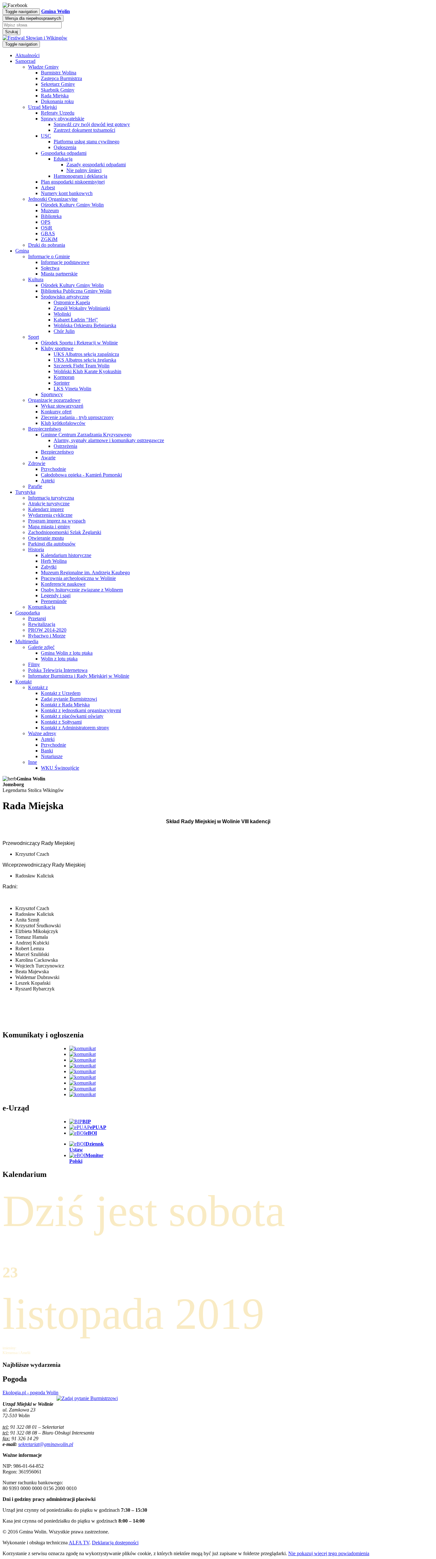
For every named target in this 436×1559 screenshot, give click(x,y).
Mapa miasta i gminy (49, 526)
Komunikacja (41, 607)
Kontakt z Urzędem (60, 693)
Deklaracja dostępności (115, 1542)
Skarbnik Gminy (57, 90)
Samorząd (25, 61)
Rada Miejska (55, 95)
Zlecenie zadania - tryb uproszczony (77, 417)
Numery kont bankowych (67, 193)
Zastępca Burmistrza (61, 78)
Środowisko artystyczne (65, 296)
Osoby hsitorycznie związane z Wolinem (82, 589)
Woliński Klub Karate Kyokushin (87, 371)
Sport (33, 337)
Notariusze (52, 756)
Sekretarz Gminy (58, 84)
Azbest (48, 187)
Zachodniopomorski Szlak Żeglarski (64, 532)
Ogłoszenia (65, 147)
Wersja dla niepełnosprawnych (33, 18)
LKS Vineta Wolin (72, 388)
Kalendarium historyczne (66, 555)
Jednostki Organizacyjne (53, 199)
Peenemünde (54, 601)
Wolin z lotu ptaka (59, 658)
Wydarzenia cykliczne (50, 515)
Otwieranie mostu (46, 538)
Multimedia (26, 641)
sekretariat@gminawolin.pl (45, 1444)
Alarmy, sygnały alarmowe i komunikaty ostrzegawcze (109, 440)
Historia (36, 549)
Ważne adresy (42, 733)
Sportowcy (52, 394)
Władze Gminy (43, 67)
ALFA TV (79, 1542)
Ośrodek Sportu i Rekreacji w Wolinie (79, 342)
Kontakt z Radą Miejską (65, 704)
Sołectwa (50, 268)
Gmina (22, 250)
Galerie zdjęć (41, 647)
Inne (32, 762)
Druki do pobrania (46, 245)
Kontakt (23, 681)
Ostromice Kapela (72, 302)
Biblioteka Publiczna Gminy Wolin (76, 291)
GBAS (48, 233)
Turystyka (25, 492)
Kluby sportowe (57, 348)
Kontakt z (38, 687)
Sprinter (62, 383)
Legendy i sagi (56, 595)
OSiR (46, 227)
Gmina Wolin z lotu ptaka (67, 653)
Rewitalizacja (41, 624)
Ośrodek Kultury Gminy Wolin (72, 204)
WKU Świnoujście (60, 768)
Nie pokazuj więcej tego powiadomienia (328, 1553)
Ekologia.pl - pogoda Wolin (30, 1392)
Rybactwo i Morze (46, 635)
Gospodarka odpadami (63, 153)
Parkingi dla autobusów (52, 543)
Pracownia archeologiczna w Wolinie (78, 578)
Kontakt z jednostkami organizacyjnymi (81, 710)
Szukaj (11, 31)
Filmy (34, 664)
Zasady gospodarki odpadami (96, 164)
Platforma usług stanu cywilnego (86, 141)
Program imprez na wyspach (57, 520)
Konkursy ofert (56, 411)
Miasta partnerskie (59, 273)
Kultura (35, 279)
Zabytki (48, 566)
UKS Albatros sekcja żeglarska (85, 360)
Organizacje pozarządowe (54, 400)
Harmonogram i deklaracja (80, 176)
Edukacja (63, 159)
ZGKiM (49, 239)
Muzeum (50, 210)
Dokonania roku (57, 101)
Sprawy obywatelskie (62, 118)
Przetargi (37, 618)
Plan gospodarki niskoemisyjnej (73, 182)
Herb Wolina (54, 561)
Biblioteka (51, 216)
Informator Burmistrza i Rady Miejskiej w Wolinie (78, 676)
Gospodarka (27, 612)
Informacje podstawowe (65, 262)
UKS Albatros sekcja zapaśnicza (86, 354)
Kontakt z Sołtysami (61, 722)
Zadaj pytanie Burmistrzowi (69, 699)
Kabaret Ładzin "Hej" (76, 319)
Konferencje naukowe (63, 584)
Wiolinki (62, 314)
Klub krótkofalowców (63, 423)
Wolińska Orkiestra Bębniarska (85, 325)
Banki (47, 750)
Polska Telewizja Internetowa (57, 670)
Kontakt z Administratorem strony (75, 727)
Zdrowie (36, 463)
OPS (45, 222)
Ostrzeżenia (65, 446)
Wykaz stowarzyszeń (62, 406)
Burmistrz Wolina (58, 72)
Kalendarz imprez (46, 509)
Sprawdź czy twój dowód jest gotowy (92, 124)
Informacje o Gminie (49, 256)
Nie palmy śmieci (83, 170)
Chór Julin (64, 331)
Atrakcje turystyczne (49, 503)
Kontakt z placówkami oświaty (72, 716)
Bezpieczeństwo (44, 429)
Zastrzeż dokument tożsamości (84, 130)
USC (46, 136)
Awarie (48, 457)
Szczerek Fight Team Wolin (81, 365)
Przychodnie (53, 469)
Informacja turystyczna (51, 498)
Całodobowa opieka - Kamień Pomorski (81, 475)
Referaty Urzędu (57, 113)
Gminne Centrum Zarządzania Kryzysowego (86, 434)
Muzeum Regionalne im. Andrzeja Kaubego (85, 572)
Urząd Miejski (42, 107)
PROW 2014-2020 (47, 630)
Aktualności (27, 55)
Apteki (48, 480)
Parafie (35, 486)
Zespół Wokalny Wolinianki (82, 308)
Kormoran (64, 377)
